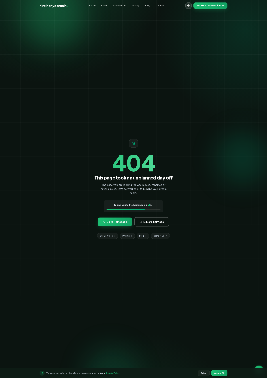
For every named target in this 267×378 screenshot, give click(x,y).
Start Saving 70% (153, 363)
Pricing (136, 5)
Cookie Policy (113, 373)
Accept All (219, 373)
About (104, 5)
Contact (160, 5)
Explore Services (98, 105)
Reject (204, 373)
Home (92, 5)
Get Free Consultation (209, 5)
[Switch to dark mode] (188, 5)
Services (118, 5)
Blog (147, 5)
